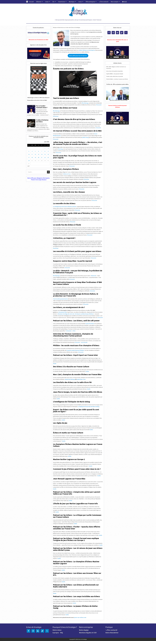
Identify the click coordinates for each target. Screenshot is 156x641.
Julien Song (85, 137)
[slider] (116, 57)
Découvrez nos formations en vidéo (38, 39)
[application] (117, 52)
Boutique (72, 2)
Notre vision (57, 630)
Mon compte (114, 2)
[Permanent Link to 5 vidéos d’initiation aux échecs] (31, 123)
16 (48, 154)
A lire (74, 331)
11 (32, 154)
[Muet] (124, 57)
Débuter (38, 2)
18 (32, 157)
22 (45, 157)
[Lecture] (108, 57)
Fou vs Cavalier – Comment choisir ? (42, 106)
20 (38, 157)
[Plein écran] (127, 57)
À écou (76, 210)
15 (45, 154)
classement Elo (62, 312)
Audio (54, 363)
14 (41, 154)
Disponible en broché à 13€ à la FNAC (37, 100)
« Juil (28, 166)
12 (35, 154)
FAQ (61, 633)
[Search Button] (27, 2)
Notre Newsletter (111, 633)
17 (28, 157)
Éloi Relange (85, 103)
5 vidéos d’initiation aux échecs (42, 121)
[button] (117, 52)
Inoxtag (60, 149)
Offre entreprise (90, 2)
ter (79, 210)
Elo (53, 2)
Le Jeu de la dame (89, 323)
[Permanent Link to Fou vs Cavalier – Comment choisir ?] (31, 109)
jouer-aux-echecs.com (80, 617)
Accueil (31, 2)
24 (28, 160)
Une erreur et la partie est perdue (114, 71)
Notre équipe (84, 630)
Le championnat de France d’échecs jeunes (64, 206)
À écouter (99, 105)
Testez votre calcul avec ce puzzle (114, 76)
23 (48, 157)
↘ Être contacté (103, 2)
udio (89, 389)
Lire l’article (84, 342)
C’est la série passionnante (60, 299)
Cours (80, 2)
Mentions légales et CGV (88, 633)
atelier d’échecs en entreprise (87, 50)
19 (35, 157)
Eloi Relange (56, 275)
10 (28, 154)
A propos (56, 633)
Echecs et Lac (67, 174)
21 (41, 157)
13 (38, 154)
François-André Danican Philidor (75, 350)
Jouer (47, 2)
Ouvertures (61, 2)
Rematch (93, 275)
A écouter (98, 127)
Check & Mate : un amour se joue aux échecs (117, 79)
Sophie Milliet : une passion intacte (114, 73)
